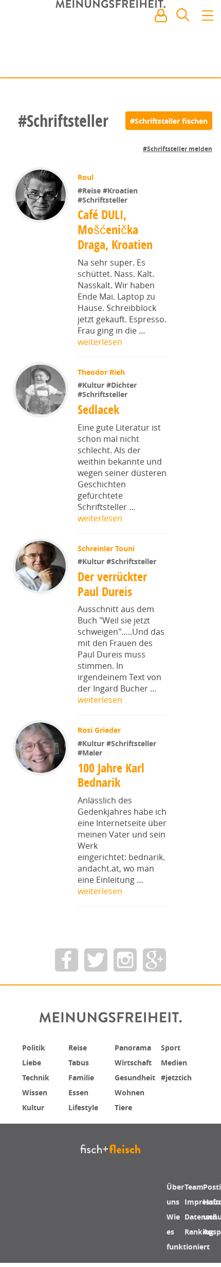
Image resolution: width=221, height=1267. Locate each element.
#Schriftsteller (103, 200)
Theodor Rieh (102, 372)
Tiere (125, 1105)
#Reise (91, 190)
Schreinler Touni (107, 548)
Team (196, 1186)
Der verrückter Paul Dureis (113, 584)
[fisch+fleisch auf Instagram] (125, 960)
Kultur (35, 1105)
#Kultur (93, 385)
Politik (35, 1047)
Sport (172, 1047)
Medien (176, 1061)
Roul (87, 177)
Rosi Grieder (100, 730)
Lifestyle (85, 1105)
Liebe (33, 1061)
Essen (79, 1090)
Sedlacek (99, 409)
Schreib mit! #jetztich (168, 62)
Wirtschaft (136, 1061)
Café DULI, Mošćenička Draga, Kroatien (115, 229)
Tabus (80, 1061)
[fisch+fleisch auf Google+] (154, 960)
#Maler (91, 753)
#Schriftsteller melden (177, 148)
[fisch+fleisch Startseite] (110, 40)
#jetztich (179, 1076)
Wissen (36, 1090)
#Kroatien (121, 190)
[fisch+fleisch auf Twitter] (95, 960)
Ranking (202, 1230)
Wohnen (132, 1090)
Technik (38, 1076)
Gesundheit (138, 1076)
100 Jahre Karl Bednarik (112, 775)
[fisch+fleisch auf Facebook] (66, 960)
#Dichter (122, 385)
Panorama (136, 1047)
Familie (83, 1076)
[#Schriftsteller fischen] (168, 120)
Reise (79, 1047)
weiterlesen (100, 342)
